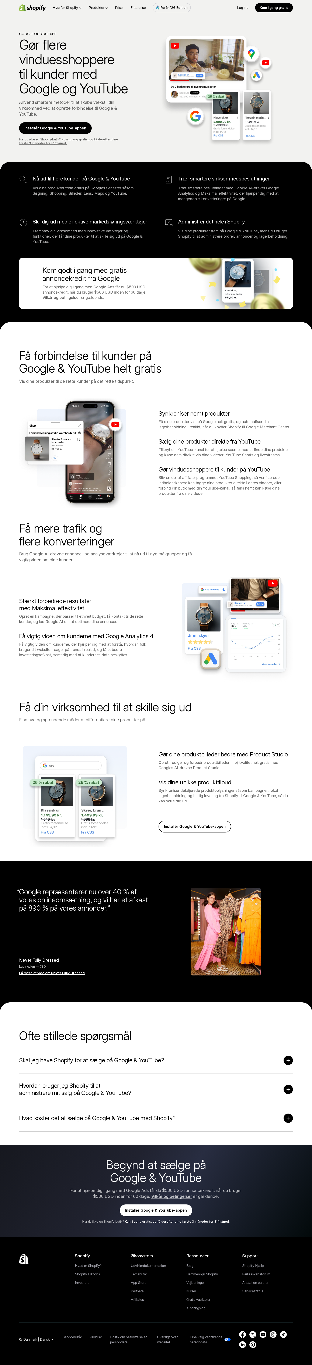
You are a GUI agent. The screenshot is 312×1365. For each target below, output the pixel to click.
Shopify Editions (87, 1274)
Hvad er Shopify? (88, 1266)
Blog (189, 1266)
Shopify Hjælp (253, 1266)
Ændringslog (195, 1308)
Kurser (191, 1291)
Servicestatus (252, 1291)
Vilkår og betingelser (61, 297)
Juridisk (96, 1337)
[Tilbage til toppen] (23, 1259)
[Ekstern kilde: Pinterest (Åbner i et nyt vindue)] (252, 1344)
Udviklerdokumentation (148, 1266)
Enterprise (138, 8)
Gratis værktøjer (198, 1299)
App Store (138, 1282)
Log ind (242, 8)
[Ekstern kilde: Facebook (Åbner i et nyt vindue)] (242, 1334)
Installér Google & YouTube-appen (55, 128)
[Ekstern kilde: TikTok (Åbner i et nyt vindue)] (283, 1334)
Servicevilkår (72, 1337)
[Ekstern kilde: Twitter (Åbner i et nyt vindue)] (252, 1334)
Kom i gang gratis (274, 8)
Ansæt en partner (255, 1282)
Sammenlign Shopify (202, 1274)
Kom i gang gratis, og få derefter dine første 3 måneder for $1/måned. (177, 1221)
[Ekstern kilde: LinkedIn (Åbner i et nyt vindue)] (242, 1344)
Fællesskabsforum (256, 1274)
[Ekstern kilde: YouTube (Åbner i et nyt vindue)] (263, 1334)
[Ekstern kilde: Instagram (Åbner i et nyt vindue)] (273, 1334)
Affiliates (137, 1299)
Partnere (137, 1291)
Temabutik (139, 1274)
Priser (119, 8)
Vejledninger (195, 1282)
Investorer (83, 1282)
